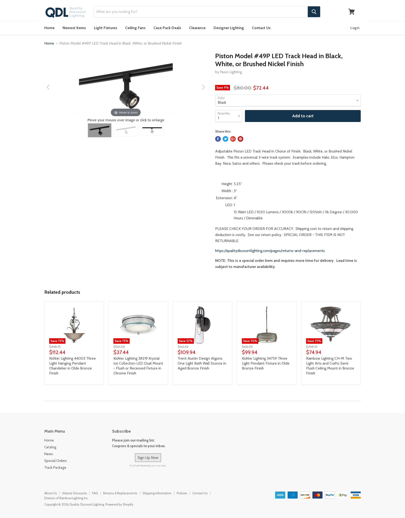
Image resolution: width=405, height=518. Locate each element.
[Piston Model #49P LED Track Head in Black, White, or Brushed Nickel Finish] (99, 130)
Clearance (197, 28)
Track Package (55, 467)
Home (49, 28)
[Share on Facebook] (218, 139)
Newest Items (74, 28)
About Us (50, 493)
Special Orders (55, 461)
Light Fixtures (105, 28)
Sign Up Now (148, 457)
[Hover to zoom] (126, 85)
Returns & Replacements (120, 493)
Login (355, 28)
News (48, 454)
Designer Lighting (229, 28)
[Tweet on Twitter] (225, 139)
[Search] (314, 11)
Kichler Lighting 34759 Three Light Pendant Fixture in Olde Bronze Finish (265, 363)
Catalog (50, 447)
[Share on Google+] (233, 139)
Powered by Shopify (119, 504)
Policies (182, 493)
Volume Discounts (74, 493)
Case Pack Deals (167, 28)
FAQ (95, 493)
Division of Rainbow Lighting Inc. (66, 498)
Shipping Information (157, 493)
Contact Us (261, 28)
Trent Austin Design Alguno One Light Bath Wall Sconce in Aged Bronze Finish (202, 363)
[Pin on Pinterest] (240, 139)
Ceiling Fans (135, 28)
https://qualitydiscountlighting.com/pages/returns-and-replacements (270, 250)
